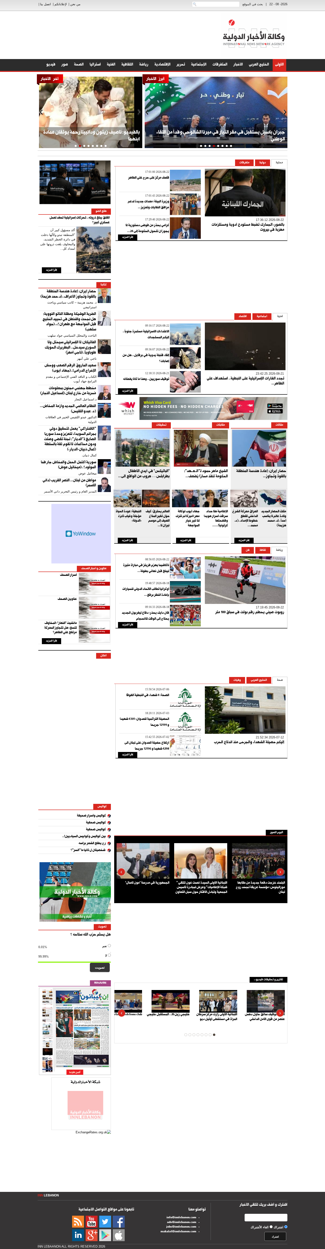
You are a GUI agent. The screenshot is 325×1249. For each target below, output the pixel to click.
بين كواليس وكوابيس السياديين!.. (84, 836)
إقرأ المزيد (127, 237)
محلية (279, 163)
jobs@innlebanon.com (181, 1227)
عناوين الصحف (67, 599)
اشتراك (278, 1227)
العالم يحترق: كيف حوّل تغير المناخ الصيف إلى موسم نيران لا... (158, 518)
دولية (262, 163)
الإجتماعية (199, 65)
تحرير (181, 65)
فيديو (50, 65)
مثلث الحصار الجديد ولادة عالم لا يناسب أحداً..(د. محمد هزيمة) (273, 518)
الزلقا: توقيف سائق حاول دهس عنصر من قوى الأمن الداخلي (265, 1017)
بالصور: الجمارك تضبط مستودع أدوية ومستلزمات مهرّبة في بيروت (248, 228)
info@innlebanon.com (181, 1217)
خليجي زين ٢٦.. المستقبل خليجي (168, 1014)
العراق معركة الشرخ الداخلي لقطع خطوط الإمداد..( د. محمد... (245, 518)
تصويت (100, 967)
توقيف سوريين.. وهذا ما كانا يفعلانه (146, 379)
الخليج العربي (259, 65)
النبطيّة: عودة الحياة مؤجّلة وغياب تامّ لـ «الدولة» (128, 516)
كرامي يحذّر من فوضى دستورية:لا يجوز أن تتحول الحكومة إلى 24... (147, 228)
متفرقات (244, 163)
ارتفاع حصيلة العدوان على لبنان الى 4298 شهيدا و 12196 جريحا (146, 746)
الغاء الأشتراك (260, 1227)
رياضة (143, 65)
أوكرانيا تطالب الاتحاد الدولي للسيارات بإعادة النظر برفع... (145, 592)
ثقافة (263, 550)
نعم (73, 946)
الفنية (111, 65)
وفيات (237, 680)
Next (285, 112)
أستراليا (95, 65)
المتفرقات (219, 65)
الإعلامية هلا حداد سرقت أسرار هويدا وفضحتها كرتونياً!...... (216, 518)
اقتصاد (243, 317)
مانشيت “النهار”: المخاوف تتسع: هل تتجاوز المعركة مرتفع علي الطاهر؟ (60, 628)
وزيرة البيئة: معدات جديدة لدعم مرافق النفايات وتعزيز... (148, 204)
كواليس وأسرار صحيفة (91, 816)
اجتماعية (262, 317)
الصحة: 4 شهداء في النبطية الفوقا (147, 695)
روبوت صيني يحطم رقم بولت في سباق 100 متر (249, 612)
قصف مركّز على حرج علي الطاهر (148, 178)
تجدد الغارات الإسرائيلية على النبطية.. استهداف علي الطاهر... (245, 381)
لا (73, 956)
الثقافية (127, 65)
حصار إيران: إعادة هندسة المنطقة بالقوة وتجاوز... (261, 474)
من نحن (75, 4)
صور (64, 65)
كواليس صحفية (96, 823)
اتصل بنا (45, 4)
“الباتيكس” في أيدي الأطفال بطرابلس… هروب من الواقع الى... (144, 474)
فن (248, 550)
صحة (280, 680)
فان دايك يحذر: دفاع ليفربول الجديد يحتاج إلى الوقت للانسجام (145, 616)
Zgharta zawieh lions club (125, 1014)
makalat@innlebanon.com (178, 1231)
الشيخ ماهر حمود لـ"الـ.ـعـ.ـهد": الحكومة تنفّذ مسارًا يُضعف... (206, 474)
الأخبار (238, 65)
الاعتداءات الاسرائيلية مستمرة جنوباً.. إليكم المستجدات (146, 334)
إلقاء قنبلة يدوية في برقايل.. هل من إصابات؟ (146, 358)
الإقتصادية (162, 65)
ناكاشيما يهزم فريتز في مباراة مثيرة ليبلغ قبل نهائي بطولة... (146, 568)
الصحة (79, 65)
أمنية (280, 317)
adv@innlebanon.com (181, 1222)
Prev (147, 112)
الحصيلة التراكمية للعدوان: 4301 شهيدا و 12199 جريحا (144, 722)
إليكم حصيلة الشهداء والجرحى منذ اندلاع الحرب (249, 742)
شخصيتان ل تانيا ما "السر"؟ (88, 850)
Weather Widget (81, 533)
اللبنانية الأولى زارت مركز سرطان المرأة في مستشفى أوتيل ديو (216, 1017)
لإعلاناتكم (60, 4)
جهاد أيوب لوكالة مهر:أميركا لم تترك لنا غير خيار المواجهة (188, 518)
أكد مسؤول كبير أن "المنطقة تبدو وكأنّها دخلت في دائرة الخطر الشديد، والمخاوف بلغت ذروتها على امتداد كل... (57, 239)
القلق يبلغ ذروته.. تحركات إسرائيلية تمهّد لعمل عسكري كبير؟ (79, 220)
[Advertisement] (306, 119)
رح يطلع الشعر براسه (92, 843)
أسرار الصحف (68, 575)
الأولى (279, 65)
